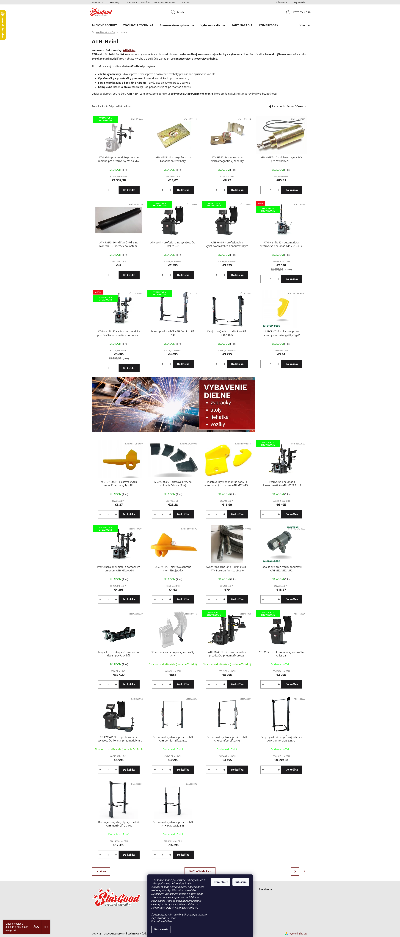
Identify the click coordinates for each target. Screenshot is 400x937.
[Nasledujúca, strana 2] (295, 871)
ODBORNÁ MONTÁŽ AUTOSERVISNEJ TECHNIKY (150, 2)
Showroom (97, 2)
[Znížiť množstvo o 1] (100, 190)
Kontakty (114, 2)
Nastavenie (161, 929)
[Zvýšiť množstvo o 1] (116, 190)
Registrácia (299, 2)
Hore (103, 871)
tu (170, 921)
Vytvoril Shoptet (298, 933)
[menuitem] (104, 25)
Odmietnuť (221, 882)
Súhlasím (241, 882)
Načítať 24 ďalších (200, 871)
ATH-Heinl (129, 50)
